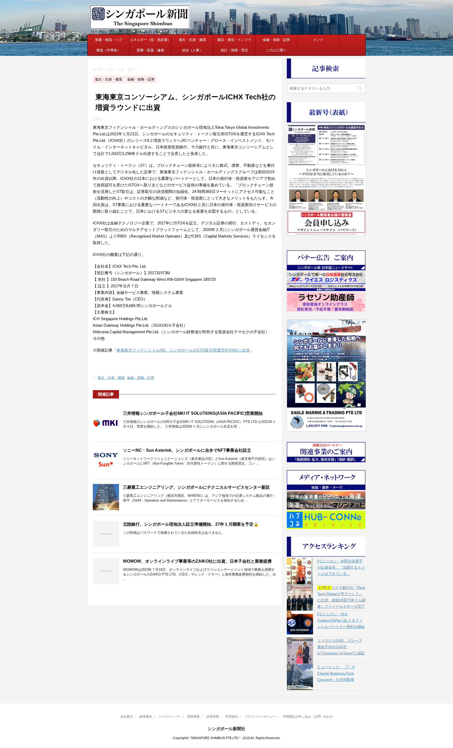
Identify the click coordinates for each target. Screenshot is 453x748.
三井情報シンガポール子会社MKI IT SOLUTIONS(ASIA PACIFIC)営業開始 (193, 413)
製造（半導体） (108, 50)
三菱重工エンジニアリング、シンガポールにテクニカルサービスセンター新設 (196, 487)
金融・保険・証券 (276, 40)
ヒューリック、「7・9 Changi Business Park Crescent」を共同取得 (335, 673)
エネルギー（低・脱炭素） (150, 40)
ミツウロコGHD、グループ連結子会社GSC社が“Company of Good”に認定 (341, 646)
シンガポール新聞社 (226, 729)
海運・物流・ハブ (108, 40)
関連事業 (193, 716)
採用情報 (212, 716)
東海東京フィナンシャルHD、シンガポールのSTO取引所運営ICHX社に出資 (183, 350)
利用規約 (231, 716)
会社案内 (126, 716)
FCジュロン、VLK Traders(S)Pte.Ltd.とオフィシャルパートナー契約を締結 (341, 620)
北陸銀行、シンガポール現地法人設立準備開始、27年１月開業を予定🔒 (191, 524)
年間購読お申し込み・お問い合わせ (308, 716)
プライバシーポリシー (260, 716)
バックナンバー (170, 716)
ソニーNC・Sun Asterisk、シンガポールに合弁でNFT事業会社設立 (187, 450)
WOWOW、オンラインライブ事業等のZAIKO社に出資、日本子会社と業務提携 (197, 561)
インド (318, 40)
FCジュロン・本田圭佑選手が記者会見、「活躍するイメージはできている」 (341, 567)
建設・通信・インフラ (234, 40)
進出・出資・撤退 (192, 40)
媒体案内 (145, 716)
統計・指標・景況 (234, 50)
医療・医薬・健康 (150, 50)
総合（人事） (192, 50)
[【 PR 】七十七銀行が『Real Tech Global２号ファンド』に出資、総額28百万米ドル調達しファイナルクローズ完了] (300, 597)
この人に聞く (276, 50)
